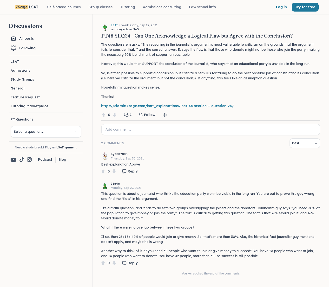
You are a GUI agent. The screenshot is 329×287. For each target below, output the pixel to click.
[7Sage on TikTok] (21, 160)
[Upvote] (103, 114)
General (18, 88)
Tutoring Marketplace (29, 106)
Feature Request (25, 97)
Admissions (20, 70)
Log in (281, 7)
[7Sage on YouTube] (13, 160)
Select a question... (29, 131)
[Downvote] (114, 114)
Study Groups (22, 79)
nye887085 (119, 154)
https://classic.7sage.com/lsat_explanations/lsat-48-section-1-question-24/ (167, 106)
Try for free (305, 7)
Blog (62, 159)
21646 (115, 183)
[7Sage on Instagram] (29, 160)
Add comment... (118, 129)
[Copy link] (164, 115)
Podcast (45, 159)
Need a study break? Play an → (46, 147)
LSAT (15, 61)
